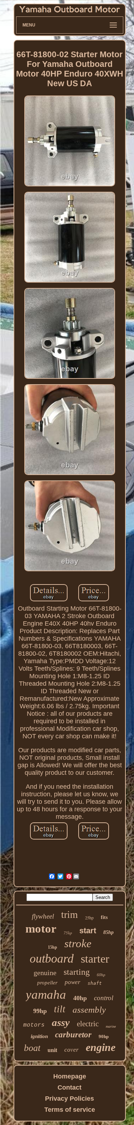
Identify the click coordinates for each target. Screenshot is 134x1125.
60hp (101, 975)
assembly (89, 1009)
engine (100, 1047)
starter (95, 958)
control (103, 998)
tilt (59, 1009)
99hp (40, 1010)
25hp (89, 917)
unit (52, 1050)
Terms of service (69, 1109)
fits (104, 917)
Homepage (69, 1076)
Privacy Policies (69, 1098)
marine (111, 1026)
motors (34, 1025)
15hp (52, 947)
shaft (95, 983)
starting (77, 972)
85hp (108, 932)
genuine (45, 973)
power (72, 982)
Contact (69, 1087)
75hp (68, 932)
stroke (77, 943)
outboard (52, 958)
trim (69, 914)
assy (61, 1022)
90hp (104, 1036)
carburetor (73, 1034)
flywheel (43, 916)
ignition (39, 1036)
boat (32, 1048)
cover (71, 1049)
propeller (47, 982)
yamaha (46, 995)
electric (88, 1023)
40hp (80, 998)
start (87, 930)
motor (40, 928)
